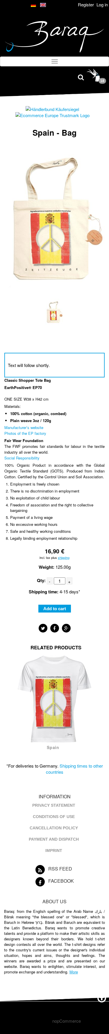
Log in (102, 4)
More (73, 972)
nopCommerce (66, 1021)
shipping (63, 557)
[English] (43, 5)
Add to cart (54, 608)
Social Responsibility (22, 458)
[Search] (81, 76)
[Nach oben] (101, 997)
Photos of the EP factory (25, 433)
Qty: (41, 580)
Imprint (53, 850)
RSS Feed (60, 868)
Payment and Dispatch (54, 839)
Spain (53, 747)
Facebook (61, 880)
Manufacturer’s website (23, 427)
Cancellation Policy (54, 828)
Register (86, 4)
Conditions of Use (54, 816)
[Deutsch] (34, 5)
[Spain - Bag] (54, 326)
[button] (43, 628)
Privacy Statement (53, 805)
